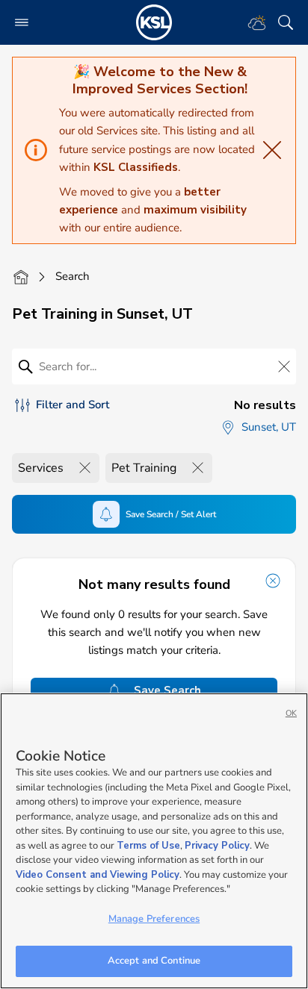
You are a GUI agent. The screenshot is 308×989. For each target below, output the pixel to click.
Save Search (167, 690)
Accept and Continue (154, 960)
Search (72, 276)
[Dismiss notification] (272, 580)
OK (291, 713)
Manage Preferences (154, 919)
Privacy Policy (217, 845)
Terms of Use (148, 845)
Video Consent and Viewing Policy (97, 875)
